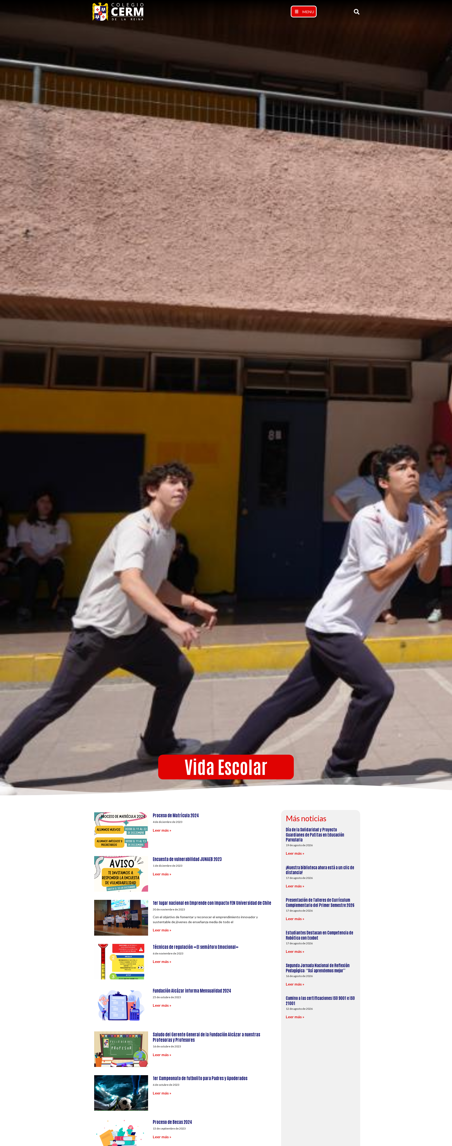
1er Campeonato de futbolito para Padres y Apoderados (200, 1078)
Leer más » (162, 830)
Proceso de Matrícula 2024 (176, 815)
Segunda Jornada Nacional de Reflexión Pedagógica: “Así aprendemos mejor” (318, 967)
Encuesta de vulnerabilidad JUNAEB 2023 (187, 859)
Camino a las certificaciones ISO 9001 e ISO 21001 (320, 1000)
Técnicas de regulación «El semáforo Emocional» (195, 947)
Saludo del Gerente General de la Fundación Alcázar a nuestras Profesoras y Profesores (206, 1036)
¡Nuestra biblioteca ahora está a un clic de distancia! (320, 869)
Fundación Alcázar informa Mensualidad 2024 (192, 990)
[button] (304, 11)
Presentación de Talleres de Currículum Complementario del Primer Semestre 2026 (320, 902)
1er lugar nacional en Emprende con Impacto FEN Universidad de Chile (212, 903)
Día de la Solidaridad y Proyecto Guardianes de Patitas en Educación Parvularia (315, 834)
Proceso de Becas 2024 (172, 1122)
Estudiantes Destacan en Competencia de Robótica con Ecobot (319, 935)
